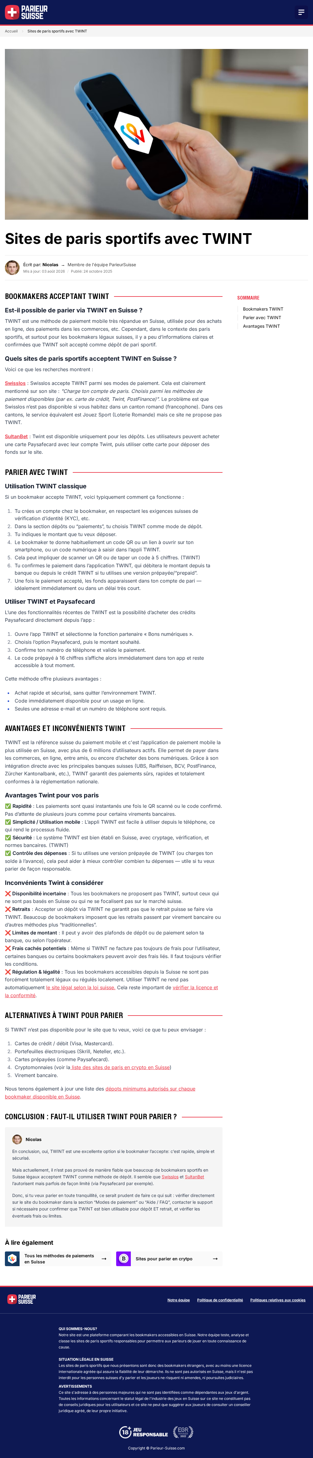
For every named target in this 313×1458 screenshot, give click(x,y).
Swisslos (170, 1176)
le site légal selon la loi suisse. (81, 987)
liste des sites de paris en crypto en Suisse (120, 1067)
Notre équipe (179, 1300)
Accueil (11, 31)
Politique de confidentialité (220, 1300)
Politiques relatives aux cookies (278, 1300)
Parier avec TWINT (262, 317)
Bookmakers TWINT (263, 308)
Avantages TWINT (261, 326)
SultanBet (194, 1176)
